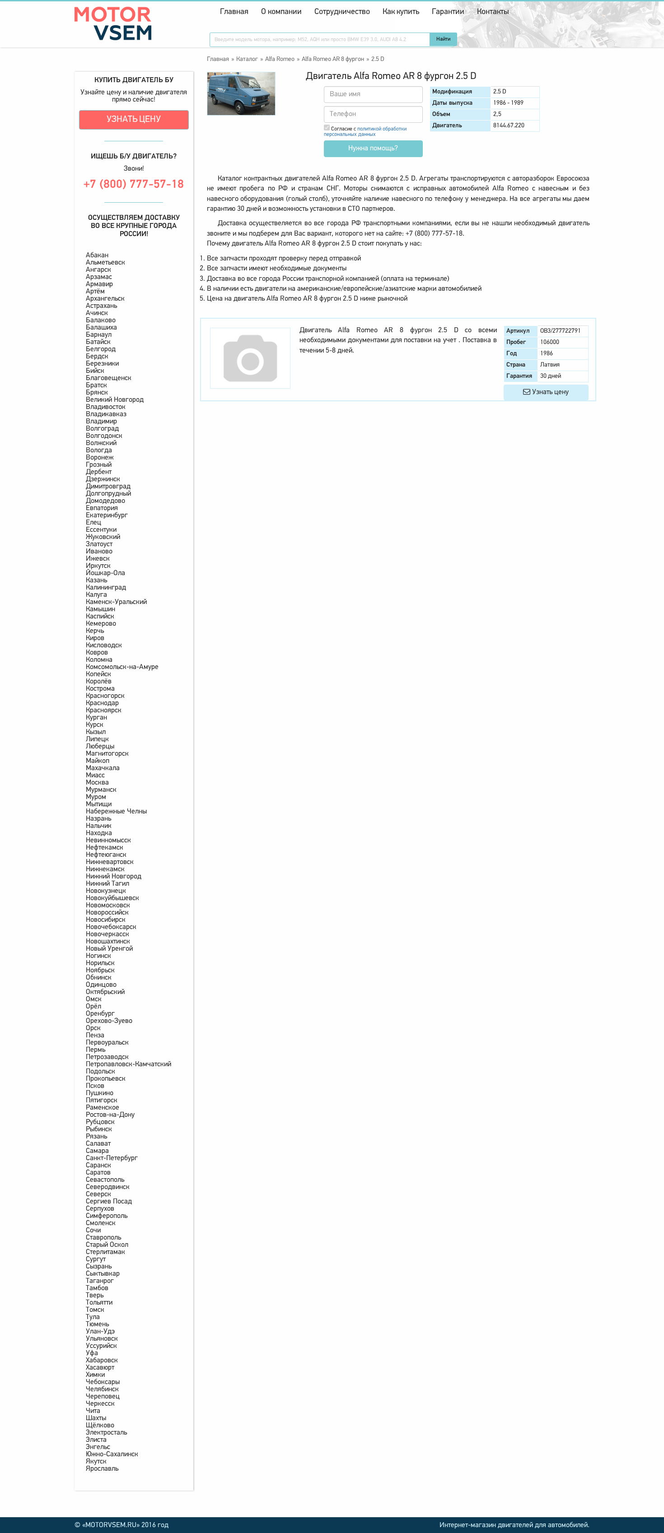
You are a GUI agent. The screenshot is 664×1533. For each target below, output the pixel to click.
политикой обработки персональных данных (365, 131)
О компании (281, 12)
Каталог (247, 59)
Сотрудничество (342, 12)
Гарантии (448, 12)
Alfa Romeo (280, 59)
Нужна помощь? (373, 148)
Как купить (401, 12)
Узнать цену (134, 119)
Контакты (493, 12)
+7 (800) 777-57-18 (134, 185)
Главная (234, 12)
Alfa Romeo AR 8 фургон (333, 59)
